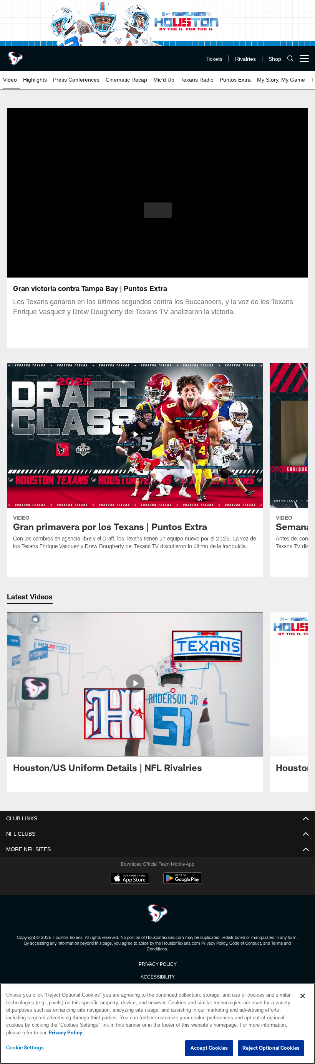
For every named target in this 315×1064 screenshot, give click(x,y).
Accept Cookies (209, 1048)
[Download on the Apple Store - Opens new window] (130, 879)
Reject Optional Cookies (271, 1048)
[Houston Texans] (157, 914)
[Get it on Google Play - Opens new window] (183, 882)
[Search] (290, 59)
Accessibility (157, 976)
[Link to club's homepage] (15, 55)
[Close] (302, 996)
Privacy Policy (157, 963)
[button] (158, 210)
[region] (157, 1024)
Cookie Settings (25, 1048)
